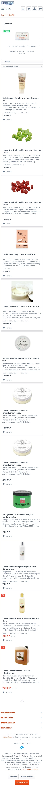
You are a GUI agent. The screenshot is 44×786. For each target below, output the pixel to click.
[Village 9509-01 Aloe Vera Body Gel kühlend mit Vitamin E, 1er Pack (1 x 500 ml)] (22, 499)
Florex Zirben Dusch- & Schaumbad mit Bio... (20, 619)
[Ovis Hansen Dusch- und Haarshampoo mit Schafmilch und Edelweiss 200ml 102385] (22, 83)
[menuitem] (6, 8)
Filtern (7, 61)
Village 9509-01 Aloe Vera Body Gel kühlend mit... (18, 515)
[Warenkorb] (40, 8)
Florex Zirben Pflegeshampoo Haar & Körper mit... (19, 567)
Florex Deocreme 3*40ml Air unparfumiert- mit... (15, 463)
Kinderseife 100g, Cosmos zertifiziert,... (20, 254)
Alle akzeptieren (27, 776)
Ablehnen (13, 776)
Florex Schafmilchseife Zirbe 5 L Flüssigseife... (17, 672)
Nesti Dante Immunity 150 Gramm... (22, 46)
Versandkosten (8, 737)
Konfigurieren (22, 782)
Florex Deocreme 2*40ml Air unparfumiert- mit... (15, 411)
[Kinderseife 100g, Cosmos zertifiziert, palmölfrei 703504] (22, 239)
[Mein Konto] (34, 8)
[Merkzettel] (28, 8)
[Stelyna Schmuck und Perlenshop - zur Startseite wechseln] (7, 3)
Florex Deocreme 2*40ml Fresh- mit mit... (21, 306)
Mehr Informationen (30, 769)
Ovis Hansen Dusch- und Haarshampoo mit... (20, 99)
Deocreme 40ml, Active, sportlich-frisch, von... (21, 359)
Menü (8, 8)
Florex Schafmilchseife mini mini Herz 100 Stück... (21, 151)
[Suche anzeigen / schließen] (23, 8)
